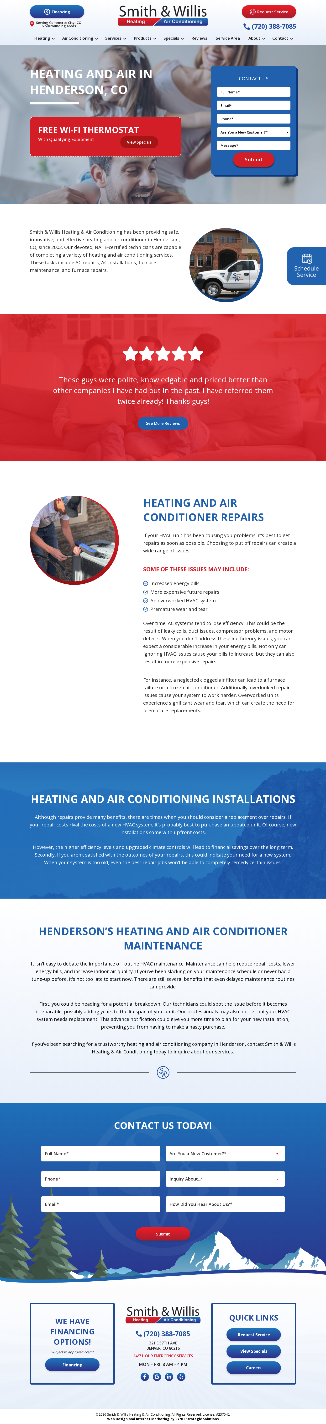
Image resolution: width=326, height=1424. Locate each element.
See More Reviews (163, 423)
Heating (42, 38)
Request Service (272, 12)
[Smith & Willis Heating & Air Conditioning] (163, 15)
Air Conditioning (77, 38)
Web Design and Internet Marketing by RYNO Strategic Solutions (163, 1419)
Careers (253, 1367)
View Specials (139, 142)
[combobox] (253, 132)
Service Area (228, 38)
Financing (61, 12)
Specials (171, 38)
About (254, 38)
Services (113, 38)
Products (143, 38)
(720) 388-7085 (273, 26)
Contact (280, 38)
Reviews (199, 38)
